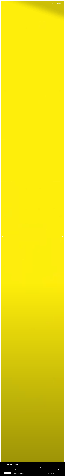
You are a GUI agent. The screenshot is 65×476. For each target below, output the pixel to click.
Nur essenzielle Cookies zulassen (19, 473)
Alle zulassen (8, 473)
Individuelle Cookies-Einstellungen (53, 473)
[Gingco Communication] (55, 4)
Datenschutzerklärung (55, 469)
